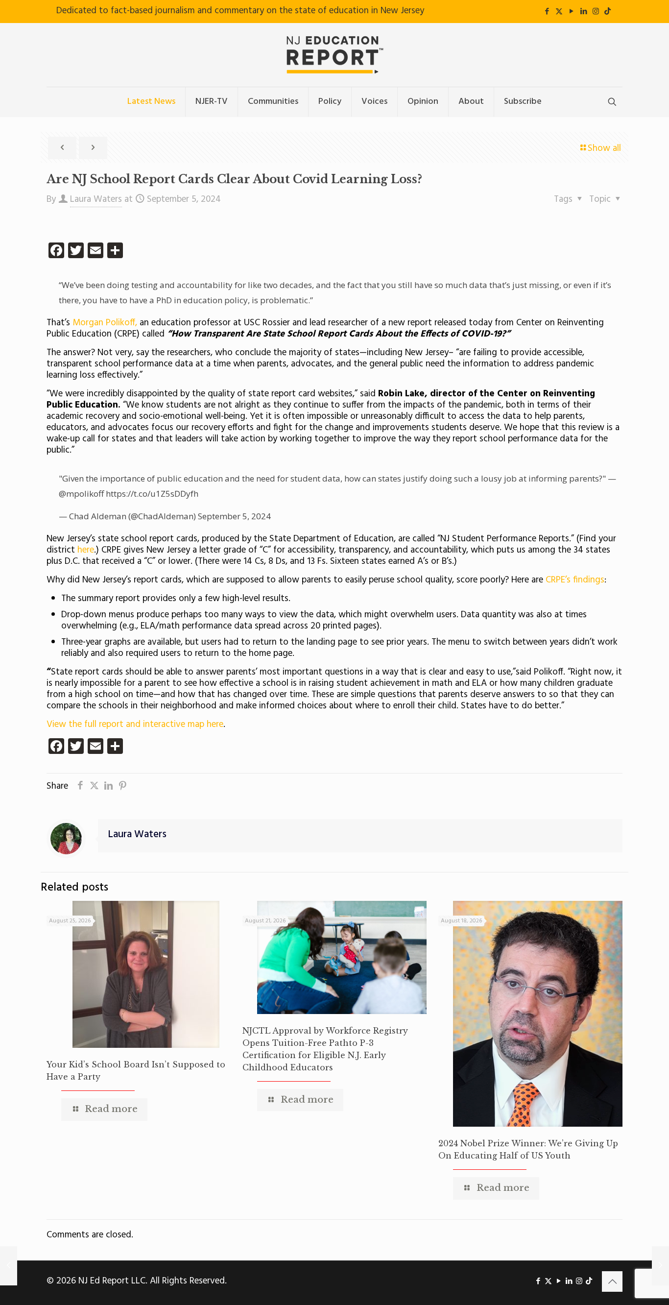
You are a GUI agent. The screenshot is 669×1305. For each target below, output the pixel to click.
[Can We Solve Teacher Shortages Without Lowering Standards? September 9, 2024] (660, 1265)
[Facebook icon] (546, 12)
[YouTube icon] (571, 12)
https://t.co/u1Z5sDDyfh (152, 493)
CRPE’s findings (575, 580)
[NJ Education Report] (334, 55)
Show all (604, 148)
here (84, 550)
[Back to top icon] (612, 1281)
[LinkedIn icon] (583, 12)
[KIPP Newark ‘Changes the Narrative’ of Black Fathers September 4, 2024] (8, 1265)
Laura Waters (96, 199)
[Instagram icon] (595, 12)
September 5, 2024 (234, 516)
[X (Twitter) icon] (559, 12)
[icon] (607, 12)
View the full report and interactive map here (135, 724)
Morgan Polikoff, (104, 322)
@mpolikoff (81, 493)
